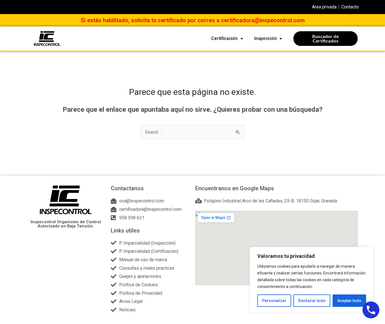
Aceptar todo (349, 300)
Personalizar (274, 300)
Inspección (265, 38)
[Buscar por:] (192, 132)
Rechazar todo (312, 300)
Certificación (224, 38)
